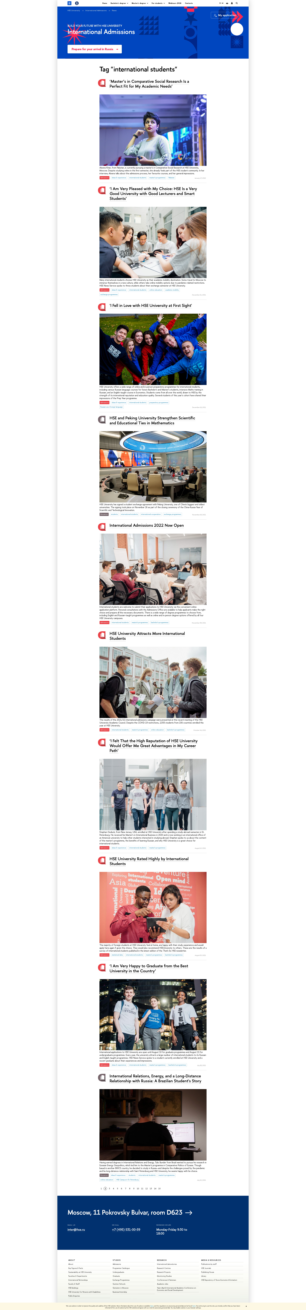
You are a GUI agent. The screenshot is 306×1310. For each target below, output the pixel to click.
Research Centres (164, 1268)
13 (151, 1188)
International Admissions (96, 10)
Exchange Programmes (121, 1280)
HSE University (74, 10)
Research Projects (163, 1272)
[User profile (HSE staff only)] (232, 3)
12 (146, 1188)
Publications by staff (209, 1264)
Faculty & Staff (74, 1284)
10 (138, 1188)
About (71, 1260)
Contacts (189, 3)
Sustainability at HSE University (80, 1272)
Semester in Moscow (120, 1288)
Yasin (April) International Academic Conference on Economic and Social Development (176, 1289)
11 (142, 1188)
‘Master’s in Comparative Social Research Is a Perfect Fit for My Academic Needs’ (149, 83)
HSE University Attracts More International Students (147, 636)
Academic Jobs (162, 1284)
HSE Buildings (73, 1288)
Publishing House (207, 1272)
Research (162, 1260)
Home (104, 3)
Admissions (117, 1264)
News (114, 10)
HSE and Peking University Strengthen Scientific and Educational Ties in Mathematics (152, 420)
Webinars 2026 (174, 3)
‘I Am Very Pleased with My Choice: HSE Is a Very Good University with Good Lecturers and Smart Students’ (153, 193)
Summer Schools (119, 1284)
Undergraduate (118, 1272)
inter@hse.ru (76, 1229)
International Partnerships (78, 1280)
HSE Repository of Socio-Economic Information (219, 1280)
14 (155, 1188)
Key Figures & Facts (75, 1268)
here (151, 1306)
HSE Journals (206, 1268)
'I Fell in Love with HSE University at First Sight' (151, 305)
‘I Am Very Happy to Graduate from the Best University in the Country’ (149, 968)
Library (203, 1276)
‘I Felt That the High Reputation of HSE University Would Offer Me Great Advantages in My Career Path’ (154, 745)
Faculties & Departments (77, 1276)
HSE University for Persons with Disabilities (84, 1292)
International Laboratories (167, 1264)
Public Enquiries (74, 1296)
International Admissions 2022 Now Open (147, 525)
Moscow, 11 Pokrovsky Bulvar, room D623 (125, 1212)
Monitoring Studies (164, 1276)
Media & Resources (211, 1260)
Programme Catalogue (121, 1268)
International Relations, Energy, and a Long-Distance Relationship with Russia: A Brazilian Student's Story (155, 1078)
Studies (117, 1260)
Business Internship (120, 1292)
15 (159, 1188)
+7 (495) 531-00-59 (126, 1229)
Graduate (116, 1276)
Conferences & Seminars (166, 1280)
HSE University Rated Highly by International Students (149, 861)
